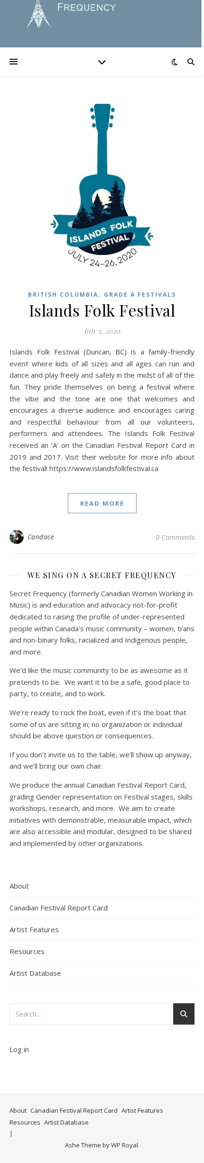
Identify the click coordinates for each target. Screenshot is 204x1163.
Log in (19, 1049)
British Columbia (63, 295)
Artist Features (34, 929)
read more (102, 503)
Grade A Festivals (140, 295)
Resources (27, 951)
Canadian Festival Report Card (58, 907)
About (19, 885)
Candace (41, 536)
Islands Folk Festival (102, 310)
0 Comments (175, 537)
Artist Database (35, 973)
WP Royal (124, 1145)
